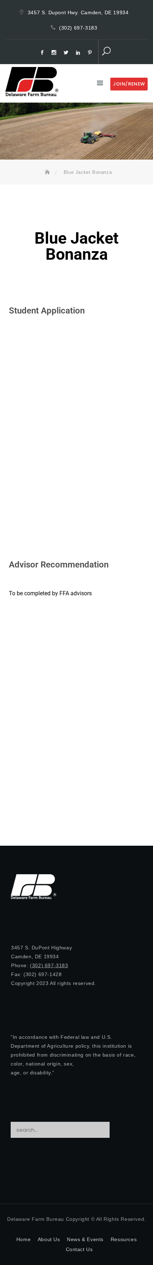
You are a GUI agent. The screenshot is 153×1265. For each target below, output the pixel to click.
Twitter (67, 52)
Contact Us (79, 1249)
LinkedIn (79, 52)
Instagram (55, 52)
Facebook (43, 52)
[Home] (48, 172)
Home (23, 1239)
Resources (124, 1239)
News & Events (85, 1239)
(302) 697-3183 (78, 28)
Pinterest (91, 52)
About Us (49, 1239)
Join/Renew (129, 84)
